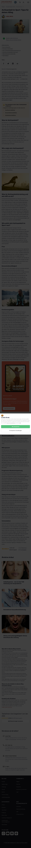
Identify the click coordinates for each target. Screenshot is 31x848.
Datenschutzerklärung (11, 423)
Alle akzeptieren (15, 426)
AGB (20, 423)
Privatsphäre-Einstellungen (15, 430)
